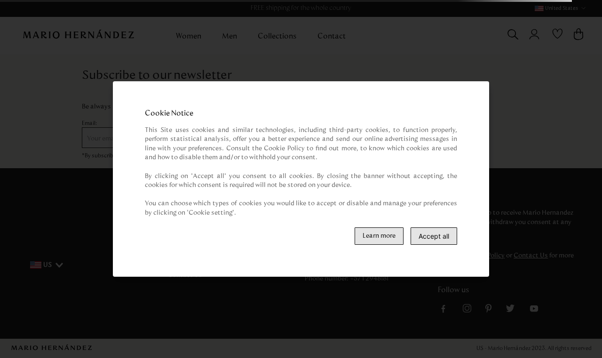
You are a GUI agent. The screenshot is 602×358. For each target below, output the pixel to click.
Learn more (379, 236)
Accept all (434, 236)
